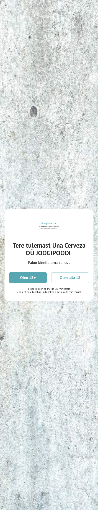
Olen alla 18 (70, 277)
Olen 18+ (28, 277)
